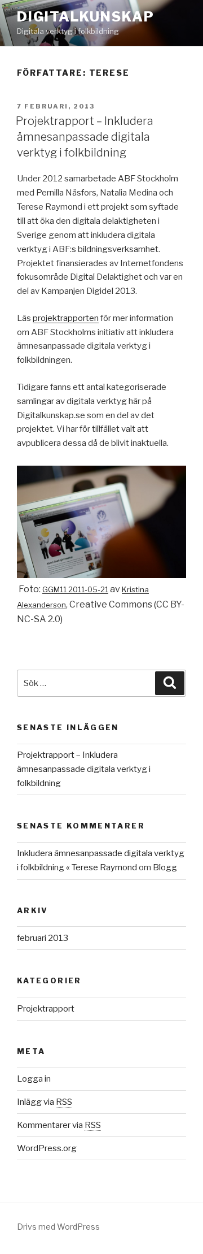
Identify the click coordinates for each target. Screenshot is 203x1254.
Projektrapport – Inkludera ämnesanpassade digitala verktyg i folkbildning (84, 136)
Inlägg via (44, 1102)
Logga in (34, 1079)
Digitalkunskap (86, 16)
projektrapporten (66, 318)
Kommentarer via (59, 1125)
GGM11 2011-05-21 (75, 589)
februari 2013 (42, 938)
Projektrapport (45, 1009)
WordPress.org (47, 1148)
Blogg (165, 867)
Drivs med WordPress (58, 1226)
